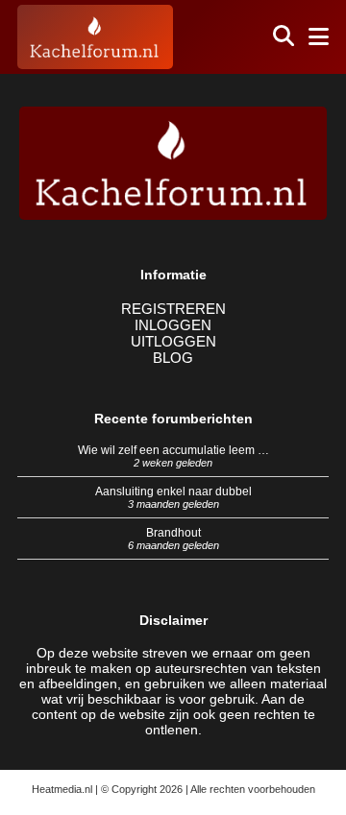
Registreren (173, 308)
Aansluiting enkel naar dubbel (173, 491)
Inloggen (173, 325)
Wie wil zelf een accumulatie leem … (173, 450)
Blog (173, 357)
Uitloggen (173, 341)
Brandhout (173, 532)
